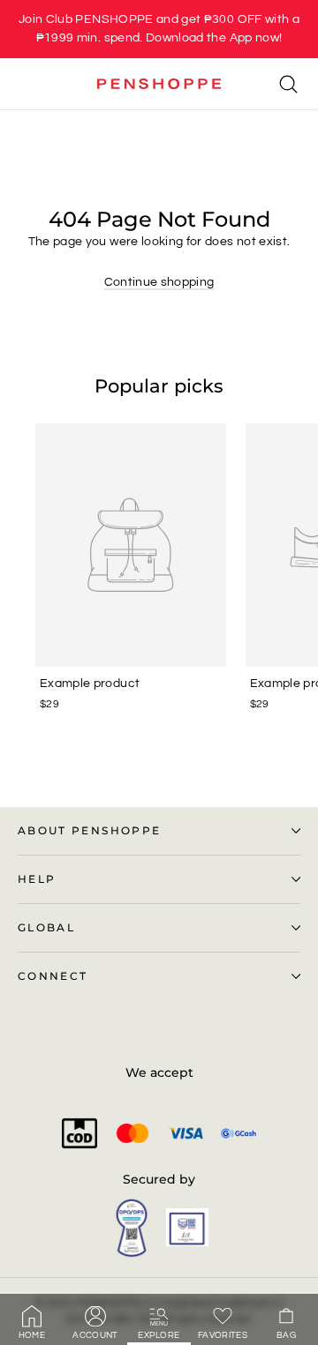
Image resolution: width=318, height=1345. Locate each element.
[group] (159, 29)
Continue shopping (159, 282)
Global (46, 928)
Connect (52, 976)
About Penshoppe (89, 831)
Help (37, 879)
